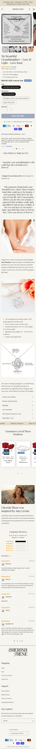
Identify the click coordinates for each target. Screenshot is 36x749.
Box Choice (4, 91)
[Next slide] (22, 148)
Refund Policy (5, 695)
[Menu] (2, 9)
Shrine (27, 746)
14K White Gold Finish (11, 87)
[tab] (16, 149)
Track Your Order (6, 675)
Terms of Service (6, 698)
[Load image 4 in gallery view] (25, 49)
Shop (3, 668)
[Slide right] (35, 49)
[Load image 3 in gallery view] (18, 49)
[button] (30, 9)
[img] (5, 561)
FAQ (2, 672)
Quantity (4, 106)
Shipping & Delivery (7, 702)
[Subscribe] (32, 721)
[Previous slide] (13, 148)
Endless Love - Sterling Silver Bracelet (23, 458)
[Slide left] (1, 49)
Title (2, 84)
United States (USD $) (17, 733)
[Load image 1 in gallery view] (5, 49)
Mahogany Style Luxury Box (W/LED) (15, 98)
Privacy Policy (5, 691)
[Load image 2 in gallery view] (12, 49)
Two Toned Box (8, 94)
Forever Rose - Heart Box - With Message (8, 457)
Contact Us (4, 679)
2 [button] (17, 641)
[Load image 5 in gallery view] (31, 49)
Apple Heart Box (9, 102)
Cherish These (15, 746)
